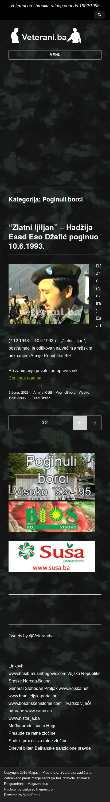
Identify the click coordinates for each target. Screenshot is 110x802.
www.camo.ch (38, 711)
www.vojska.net (73, 688)
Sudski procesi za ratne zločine (38, 740)
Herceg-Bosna (36, 681)
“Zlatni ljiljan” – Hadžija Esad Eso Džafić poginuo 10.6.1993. (54, 236)
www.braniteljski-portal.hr (32, 696)
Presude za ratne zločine (32, 733)
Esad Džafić (41, 397)
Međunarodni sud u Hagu (33, 726)
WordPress (31, 795)
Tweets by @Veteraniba (31, 636)
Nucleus (10, 789)
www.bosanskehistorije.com (35, 703)
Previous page (80, 429)
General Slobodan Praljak (33, 688)
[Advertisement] (55, 130)
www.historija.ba (24, 718)
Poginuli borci (66, 392)
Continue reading (25, 378)
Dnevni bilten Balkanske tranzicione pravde (50, 748)
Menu (55, 55)
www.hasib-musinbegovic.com (37, 673)
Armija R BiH (43, 392)
